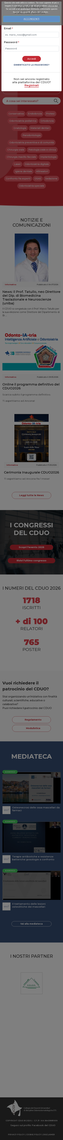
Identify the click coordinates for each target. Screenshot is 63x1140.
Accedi (31, 58)
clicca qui (53, 5)
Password (11, 42)
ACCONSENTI (31, 18)
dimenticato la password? (31, 64)
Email (8, 28)
